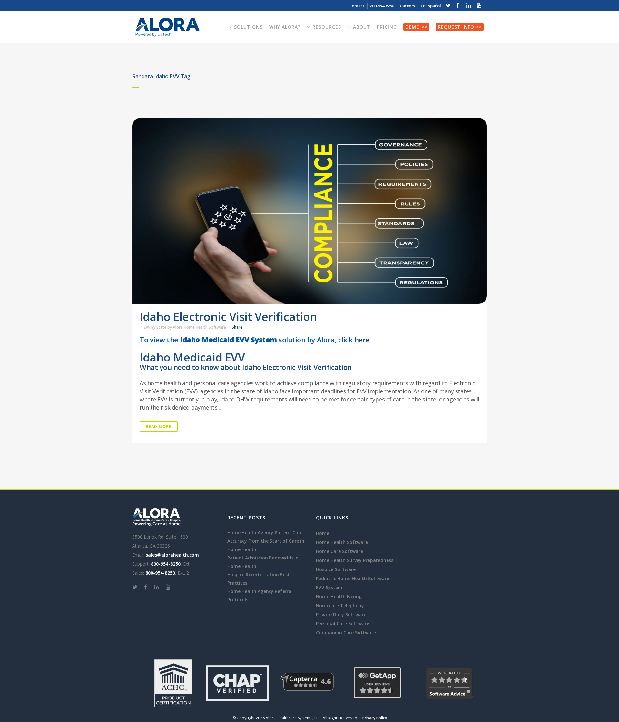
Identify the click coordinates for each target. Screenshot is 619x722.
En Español (431, 6)
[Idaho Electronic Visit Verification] (309, 211)
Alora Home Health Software (199, 327)
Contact (356, 6)
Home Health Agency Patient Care (264, 532)
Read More (159, 426)
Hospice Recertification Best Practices (258, 578)
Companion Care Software (346, 632)
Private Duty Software (341, 614)
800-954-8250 (166, 564)
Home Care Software (339, 551)
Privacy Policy (374, 718)
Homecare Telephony (340, 605)
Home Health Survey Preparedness (354, 560)
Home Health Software (342, 542)
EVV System (329, 587)
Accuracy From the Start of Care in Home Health (265, 545)
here (362, 339)
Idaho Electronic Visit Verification (228, 316)
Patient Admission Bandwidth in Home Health (262, 562)
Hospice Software (336, 569)
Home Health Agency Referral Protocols (260, 595)
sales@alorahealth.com (172, 555)
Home (322, 533)
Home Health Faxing (339, 596)
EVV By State (155, 327)
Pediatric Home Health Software (352, 578)
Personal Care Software (342, 623)
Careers (407, 6)
